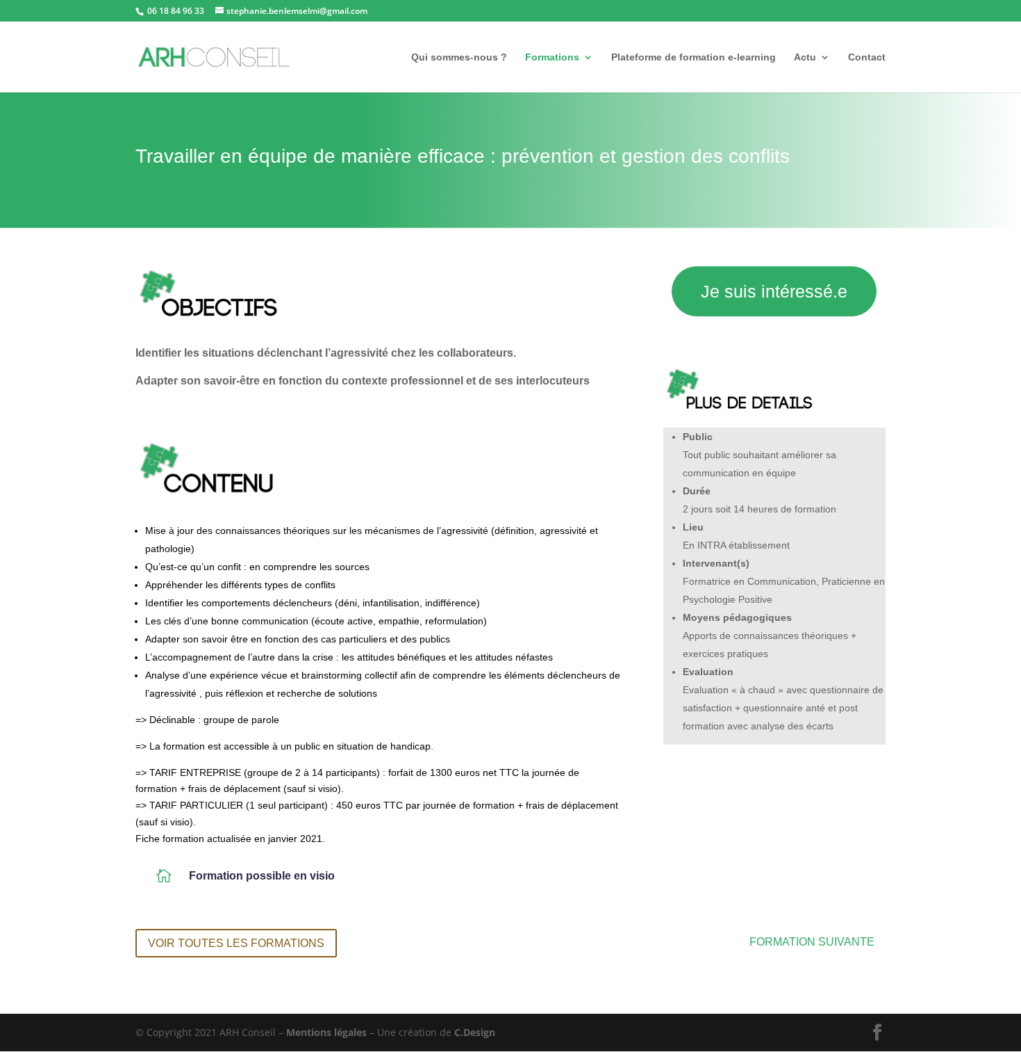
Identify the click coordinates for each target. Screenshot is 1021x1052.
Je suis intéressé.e (774, 291)
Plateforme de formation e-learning (693, 57)
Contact (867, 57)
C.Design (474, 1032)
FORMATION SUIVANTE (811, 942)
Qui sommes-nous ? (459, 57)
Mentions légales (326, 1032)
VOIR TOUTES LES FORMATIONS (236, 943)
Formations (552, 57)
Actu (805, 57)
